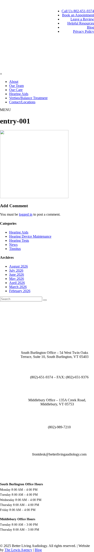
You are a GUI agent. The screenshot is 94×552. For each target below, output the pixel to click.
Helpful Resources (80, 23)
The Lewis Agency (18, 550)
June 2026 (16, 274)
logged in (25, 214)
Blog (90, 27)
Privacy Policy (83, 31)
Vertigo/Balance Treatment (28, 98)
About (13, 82)
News (13, 244)
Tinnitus (15, 249)
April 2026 (17, 283)
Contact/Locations (22, 102)
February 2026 (19, 291)
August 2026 (18, 266)
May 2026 (16, 279)
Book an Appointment (78, 15)
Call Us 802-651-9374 (78, 11)
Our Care (16, 90)
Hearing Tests (19, 240)
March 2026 (18, 287)
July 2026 (16, 270)
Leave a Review (82, 19)
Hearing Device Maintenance (30, 236)
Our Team (16, 86)
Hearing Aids (18, 94)
